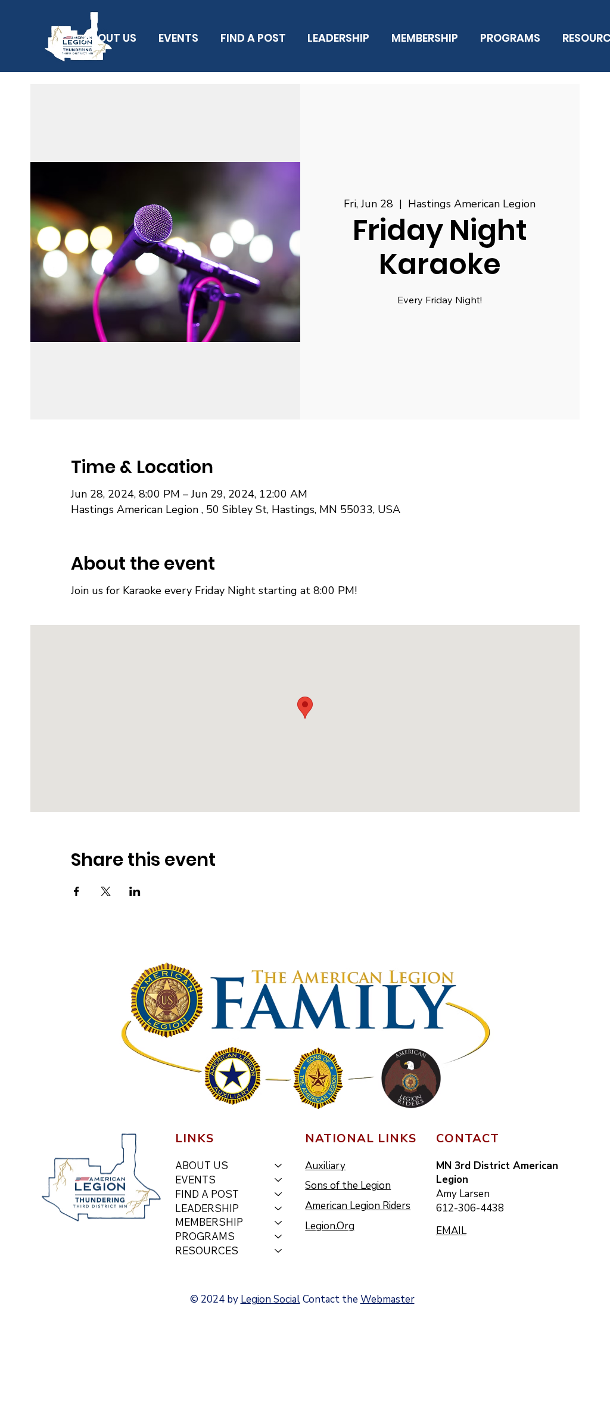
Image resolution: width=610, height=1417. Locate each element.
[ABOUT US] (279, 1165)
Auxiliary (325, 1166)
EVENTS (195, 1179)
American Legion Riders (357, 1206)
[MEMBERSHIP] (279, 1222)
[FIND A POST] (279, 1194)
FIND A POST (207, 1194)
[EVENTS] (279, 1180)
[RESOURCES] (279, 1251)
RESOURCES (206, 1250)
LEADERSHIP (207, 1208)
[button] (110, 38)
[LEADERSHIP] (279, 1208)
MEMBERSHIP (209, 1222)
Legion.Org (329, 1226)
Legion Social (270, 1299)
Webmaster (387, 1299)
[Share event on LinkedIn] (135, 891)
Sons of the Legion (348, 1185)
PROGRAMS (205, 1236)
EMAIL (451, 1231)
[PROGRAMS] (279, 1236)
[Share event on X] (105, 891)
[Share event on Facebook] (76, 891)
